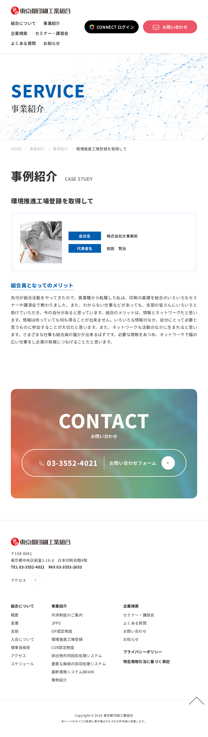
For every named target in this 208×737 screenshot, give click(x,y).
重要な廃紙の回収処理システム (78, 663)
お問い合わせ (174, 27)
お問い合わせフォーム (132, 463)
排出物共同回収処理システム (76, 655)
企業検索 (19, 33)
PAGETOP (196, 700)
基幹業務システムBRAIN (72, 672)
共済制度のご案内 (67, 615)
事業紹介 (51, 23)
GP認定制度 (61, 631)
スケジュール (22, 663)
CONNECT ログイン (115, 27)
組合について (23, 23)
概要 (15, 615)
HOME (16, 148)
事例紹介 (60, 148)
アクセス (18, 580)
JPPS (56, 623)
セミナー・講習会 (52, 33)
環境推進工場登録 (67, 639)
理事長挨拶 (20, 647)
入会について (22, 639)
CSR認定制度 (62, 647)
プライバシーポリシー (142, 651)
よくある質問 (23, 43)
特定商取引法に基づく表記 (146, 661)
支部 (15, 631)
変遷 (15, 623)
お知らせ (51, 43)
